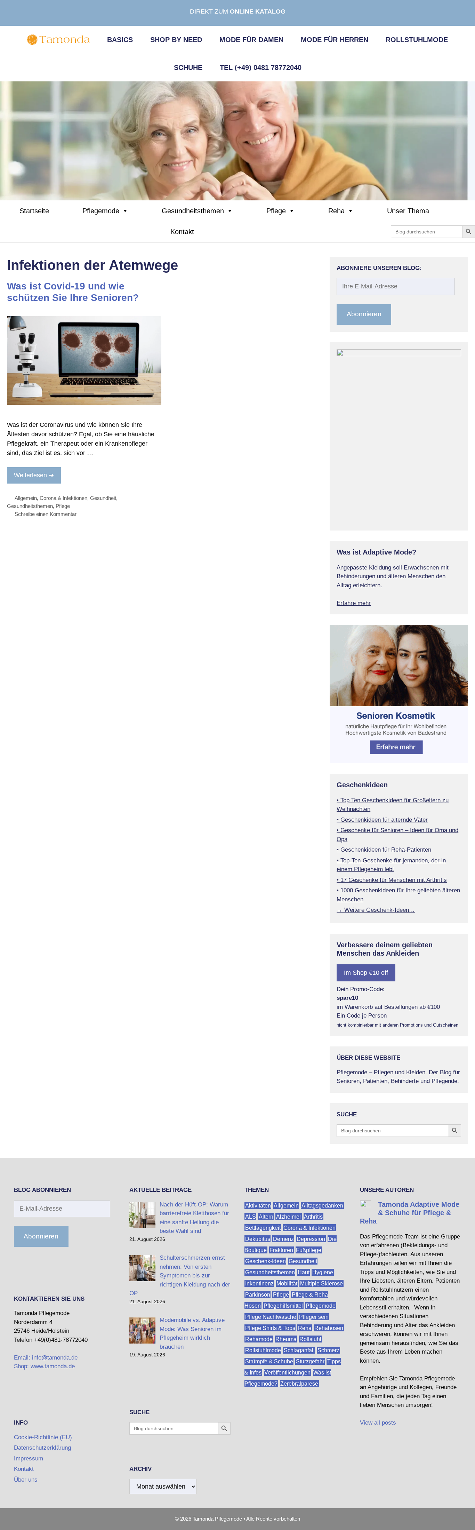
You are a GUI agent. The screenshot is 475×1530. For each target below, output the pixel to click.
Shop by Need (176, 39)
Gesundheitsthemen (193, 211)
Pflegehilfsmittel (283, 1306)
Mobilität (286, 1283)
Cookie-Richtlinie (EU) (43, 1437)
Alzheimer (288, 1217)
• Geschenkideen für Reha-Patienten (384, 849)
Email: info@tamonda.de (46, 1357)
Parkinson (257, 1295)
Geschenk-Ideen (265, 1261)
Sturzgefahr (310, 1361)
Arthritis (313, 1217)
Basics (120, 39)
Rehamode (259, 1339)
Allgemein (26, 498)
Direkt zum (237, 11)
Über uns (26, 1479)
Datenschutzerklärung (42, 1447)
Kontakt (182, 232)
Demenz (283, 1239)
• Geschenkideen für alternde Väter (382, 819)
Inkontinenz (259, 1283)
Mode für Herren (334, 39)
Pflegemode (100, 211)
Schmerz (328, 1350)
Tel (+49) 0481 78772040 (260, 67)
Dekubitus (257, 1239)
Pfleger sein (314, 1317)
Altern (266, 1217)
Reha (336, 211)
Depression (311, 1239)
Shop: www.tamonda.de (44, 1366)
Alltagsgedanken (322, 1206)
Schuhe (188, 67)
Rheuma (286, 1339)
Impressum (28, 1458)
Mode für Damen (251, 39)
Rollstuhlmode (417, 39)
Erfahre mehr (354, 603)
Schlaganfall (299, 1350)
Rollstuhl (310, 1339)
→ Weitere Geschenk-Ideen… (376, 910)
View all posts (378, 1422)
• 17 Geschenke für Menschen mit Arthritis (392, 880)
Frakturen (281, 1250)
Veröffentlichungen (287, 1373)
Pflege (276, 211)
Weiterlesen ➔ (34, 475)
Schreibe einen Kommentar (46, 514)
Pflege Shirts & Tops (270, 1328)
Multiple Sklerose (321, 1283)
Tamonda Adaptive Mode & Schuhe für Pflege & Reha (409, 1213)
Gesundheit (103, 498)
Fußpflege (308, 1250)
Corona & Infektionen (63, 498)
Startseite (34, 211)
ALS (250, 1217)
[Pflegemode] (237, 140)
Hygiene (322, 1272)
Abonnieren (364, 314)
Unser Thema (408, 211)
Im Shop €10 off (366, 972)
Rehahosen (328, 1328)
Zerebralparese (299, 1384)
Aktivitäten (258, 1206)
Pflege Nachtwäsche (270, 1317)
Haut (303, 1272)
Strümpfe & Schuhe (269, 1361)
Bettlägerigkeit (263, 1228)
